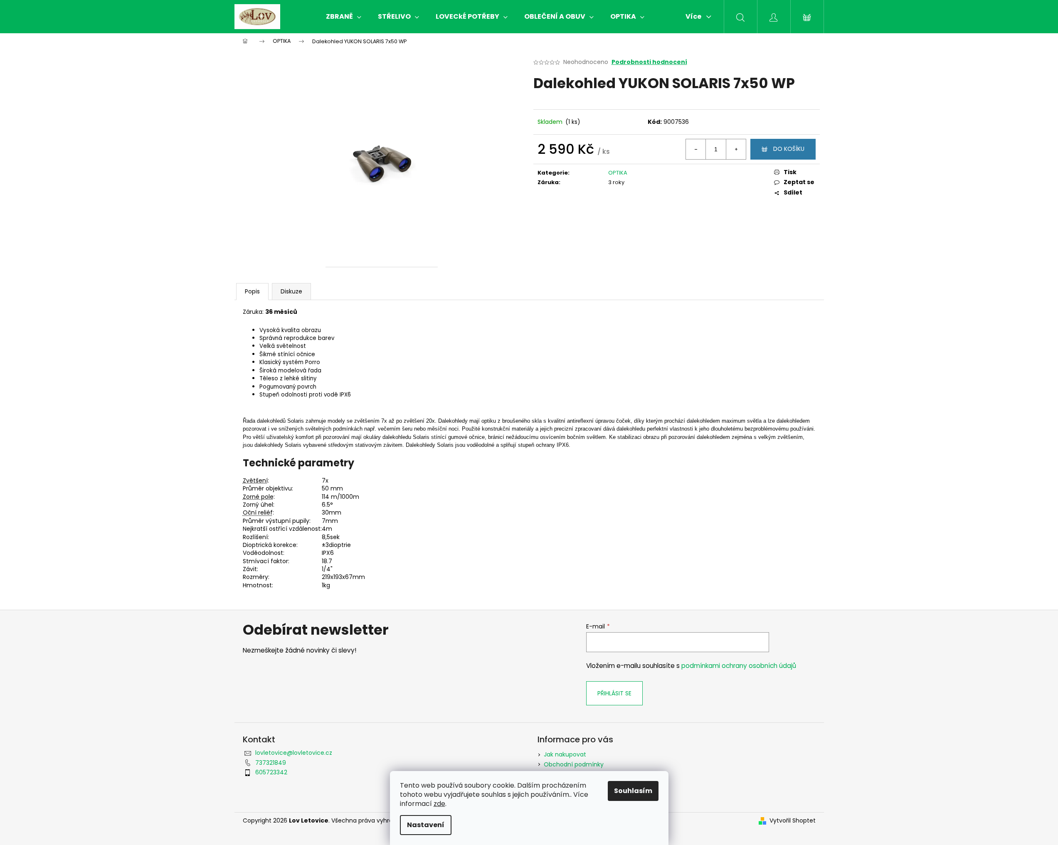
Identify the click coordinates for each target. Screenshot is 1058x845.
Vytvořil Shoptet (792, 821)
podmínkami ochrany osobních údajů (738, 665)
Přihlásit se (614, 693)
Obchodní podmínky (574, 764)
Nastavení (425, 825)
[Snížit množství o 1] (696, 149)
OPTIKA (617, 173)
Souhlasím (633, 791)
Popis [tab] (252, 291)
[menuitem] (344, 16)
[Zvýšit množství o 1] (736, 149)
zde (439, 803)
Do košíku (788, 149)
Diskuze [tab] (291, 291)
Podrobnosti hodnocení (649, 62)
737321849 (270, 763)
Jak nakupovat (565, 754)
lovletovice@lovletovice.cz (293, 753)
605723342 (271, 772)
